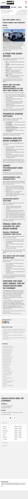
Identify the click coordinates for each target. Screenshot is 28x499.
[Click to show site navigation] (26, 7)
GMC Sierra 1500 (8, 310)
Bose (7, 188)
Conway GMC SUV (6, 362)
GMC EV (4, 376)
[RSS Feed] (3, 322)
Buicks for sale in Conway (8, 347)
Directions (13, 7)
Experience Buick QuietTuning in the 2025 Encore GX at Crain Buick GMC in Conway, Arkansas (21, 12)
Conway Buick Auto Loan (8, 350)
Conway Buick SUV (6, 355)
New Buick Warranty (7, 382)
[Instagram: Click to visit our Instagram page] (14, 418)
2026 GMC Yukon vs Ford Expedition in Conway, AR (13, 329)
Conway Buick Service (7, 353)
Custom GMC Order (7, 374)
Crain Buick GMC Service (8, 371)
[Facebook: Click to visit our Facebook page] (2, 418)
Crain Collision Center (7, 373)
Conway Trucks (6, 367)
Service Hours (5, 442)
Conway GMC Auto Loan (8, 358)
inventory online (11, 306)
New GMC (5, 383)
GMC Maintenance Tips (7, 377)
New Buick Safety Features (8, 380)
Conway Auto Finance (7, 349)
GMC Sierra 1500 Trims (18, 310)
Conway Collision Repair (8, 356)
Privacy (17, 483)
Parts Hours (4, 445)
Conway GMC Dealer (7, 359)
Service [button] (20, 7)
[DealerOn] (4, 481)
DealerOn (10, 483)
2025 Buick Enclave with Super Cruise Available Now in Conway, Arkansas (7, 11)
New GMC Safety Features (8, 385)
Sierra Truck (8, 312)
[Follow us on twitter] (8, 322)
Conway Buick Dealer (7, 352)
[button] (5, 7)
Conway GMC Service (7, 361)
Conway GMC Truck (7, 364)
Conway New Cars (6, 365)
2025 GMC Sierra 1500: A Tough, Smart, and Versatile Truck (14, 22)
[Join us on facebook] (5, 322)
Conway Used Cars (7, 368)
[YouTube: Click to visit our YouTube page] (10, 418)
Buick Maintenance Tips (7, 346)
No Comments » (18, 313)
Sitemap (14, 483)
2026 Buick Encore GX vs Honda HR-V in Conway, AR (14, 330)
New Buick (5, 379)
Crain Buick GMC (10, 313)
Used (4, 386)
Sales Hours (4, 422)
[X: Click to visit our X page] (6, 418)
